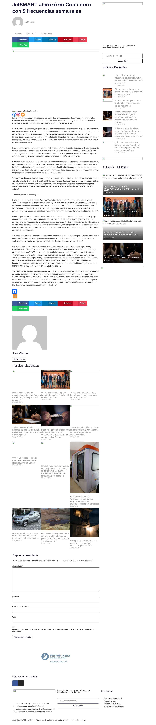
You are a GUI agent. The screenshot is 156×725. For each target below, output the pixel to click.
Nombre (16, 596)
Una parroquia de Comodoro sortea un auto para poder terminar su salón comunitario (25, 535)
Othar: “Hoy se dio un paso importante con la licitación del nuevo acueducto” (55, 395)
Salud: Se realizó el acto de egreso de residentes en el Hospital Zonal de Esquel (24, 460)
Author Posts (19, 359)
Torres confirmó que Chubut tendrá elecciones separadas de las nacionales (83, 395)
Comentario (17, 566)
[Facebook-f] (15, 683)
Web (14, 617)
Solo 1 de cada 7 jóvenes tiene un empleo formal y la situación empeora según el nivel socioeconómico (84, 431)
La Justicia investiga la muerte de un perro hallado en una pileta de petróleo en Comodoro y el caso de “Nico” (55, 537)
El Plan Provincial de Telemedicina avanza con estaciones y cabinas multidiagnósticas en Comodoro (84, 500)
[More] (22, 115)
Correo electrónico (20, 607)
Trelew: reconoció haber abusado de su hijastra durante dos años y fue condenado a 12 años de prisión (26, 431)
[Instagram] (18, 115)
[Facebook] (14, 115)
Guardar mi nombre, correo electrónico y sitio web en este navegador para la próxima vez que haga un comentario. (53, 630)
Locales (18, 33)
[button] (20, 39)
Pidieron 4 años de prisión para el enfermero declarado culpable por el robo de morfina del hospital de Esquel (55, 433)
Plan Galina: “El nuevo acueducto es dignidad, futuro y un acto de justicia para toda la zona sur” (26, 396)
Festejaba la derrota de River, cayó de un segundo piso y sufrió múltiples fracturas (83, 543)
